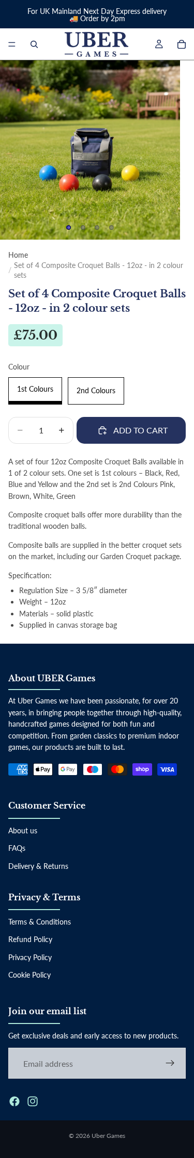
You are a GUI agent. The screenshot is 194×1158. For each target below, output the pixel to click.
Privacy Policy (30, 956)
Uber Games (108, 1135)
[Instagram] (32, 1101)
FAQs (16, 848)
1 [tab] (68, 228)
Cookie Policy (29, 974)
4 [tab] (111, 228)
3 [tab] (97, 228)
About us (22, 830)
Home (18, 254)
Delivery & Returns (38, 865)
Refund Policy (30, 939)
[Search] (34, 44)
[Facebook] (14, 1101)
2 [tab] (82, 228)
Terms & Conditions (39, 921)
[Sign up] (170, 1063)
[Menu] (12, 44)
